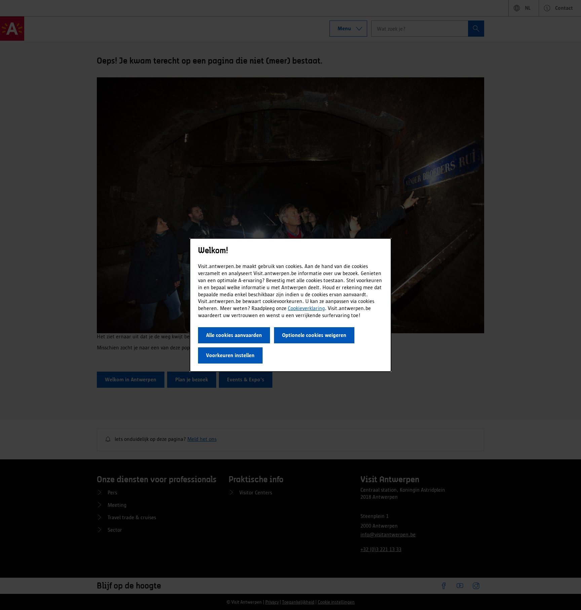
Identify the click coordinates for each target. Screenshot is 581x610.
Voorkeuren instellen (230, 355)
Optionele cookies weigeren (314, 335)
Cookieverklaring (306, 308)
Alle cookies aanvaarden (234, 335)
